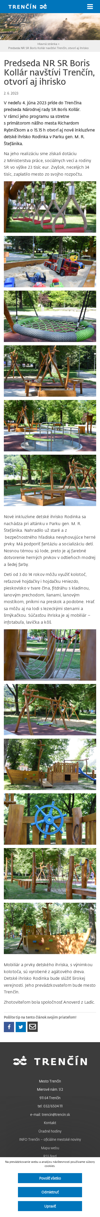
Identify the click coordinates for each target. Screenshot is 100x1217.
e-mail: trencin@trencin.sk (50, 1114)
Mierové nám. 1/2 (50, 1089)
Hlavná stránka (47, 44)
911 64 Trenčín (50, 1098)
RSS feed (50, 1156)
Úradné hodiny (50, 1131)
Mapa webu (50, 1148)
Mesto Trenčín (50, 1081)
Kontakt (50, 1122)
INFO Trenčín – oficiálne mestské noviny (50, 1139)
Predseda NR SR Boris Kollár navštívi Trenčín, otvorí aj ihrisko (48, 48)
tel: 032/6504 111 (50, 1106)
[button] (90, 6)
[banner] (31, 7)
